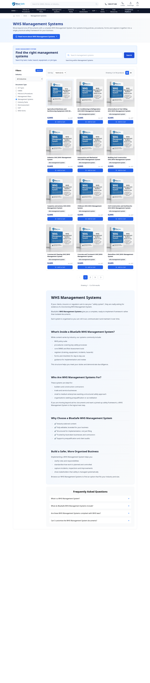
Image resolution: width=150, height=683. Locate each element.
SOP (93, 11)
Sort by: (50, 73)
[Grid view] (127, 73)
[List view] (131, 73)
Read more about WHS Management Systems (36, 36)
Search (129, 55)
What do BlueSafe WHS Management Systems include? (90, 506)
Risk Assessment (83, 11)
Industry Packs (71, 11)
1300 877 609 (112, 4)
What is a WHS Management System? (90, 498)
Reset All (39, 70)
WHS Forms (103, 11)
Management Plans (41, 11)
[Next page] (101, 277)
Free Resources (113, 11)
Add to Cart (61, 122)
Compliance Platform (129, 11)
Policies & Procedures (26, 11)
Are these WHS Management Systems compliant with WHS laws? (90, 513)
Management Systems (56, 11)
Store (25, 16)
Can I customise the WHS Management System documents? (90, 520)
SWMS (13, 11)
